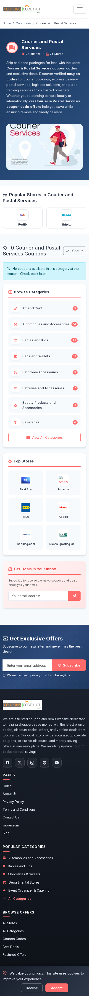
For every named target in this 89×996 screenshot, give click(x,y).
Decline (32, 988)
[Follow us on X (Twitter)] (20, 763)
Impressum (11, 825)
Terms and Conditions (19, 809)
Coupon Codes (14, 939)
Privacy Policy (13, 802)
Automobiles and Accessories (30, 858)
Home (7, 786)
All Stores (10, 923)
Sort (76, 251)
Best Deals (11, 947)
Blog (6, 833)
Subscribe (71, 665)
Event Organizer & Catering (29, 890)
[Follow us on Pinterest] (44, 763)
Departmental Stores (24, 882)
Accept (57, 988)
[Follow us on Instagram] (32, 763)
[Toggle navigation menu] (79, 9)
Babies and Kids (20, 866)
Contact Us (11, 817)
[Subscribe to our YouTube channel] (57, 763)
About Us (9, 794)
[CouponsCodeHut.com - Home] (22, 9)
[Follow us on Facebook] (7, 763)
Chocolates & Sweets (24, 874)
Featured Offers (14, 954)
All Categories (19, 898)
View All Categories (47, 437)
